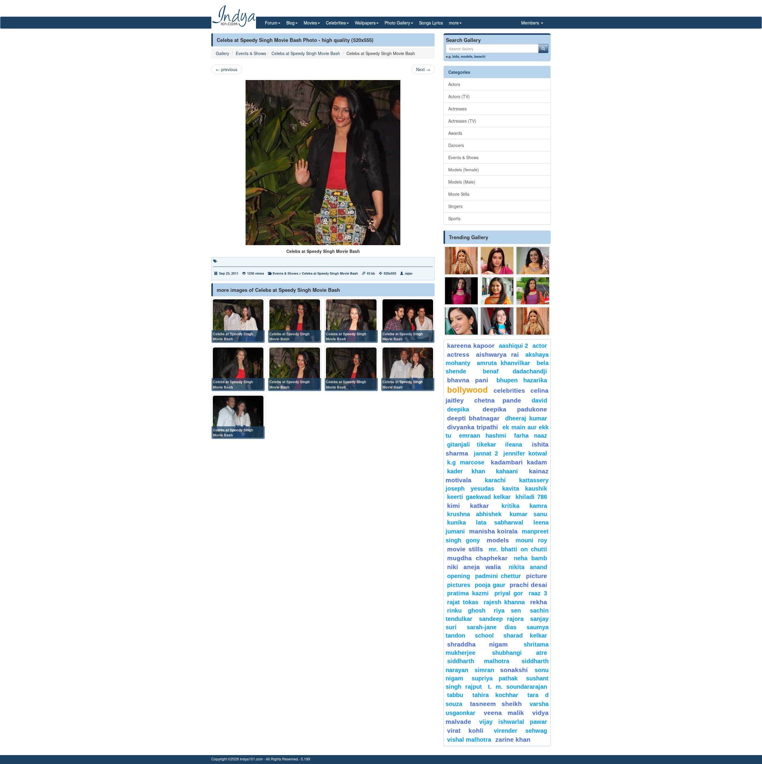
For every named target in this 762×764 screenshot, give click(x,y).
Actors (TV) (459, 96)
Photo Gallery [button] (397, 23)
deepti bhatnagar (473, 418)
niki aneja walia (474, 566)
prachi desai (528, 584)
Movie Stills (458, 194)
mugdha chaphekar (477, 558)
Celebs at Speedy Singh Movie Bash (305, 53)
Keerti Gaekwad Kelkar (479, 497)
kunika (456, 522)
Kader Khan (466, 471)
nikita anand (528, 567)
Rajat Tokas (462, 602)
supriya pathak (494, 678)
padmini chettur (498, 576)
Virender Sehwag (520, 730)
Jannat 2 (486, 453)
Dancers (456, 145)
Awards (455, 133)
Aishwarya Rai (497, 354)
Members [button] (530, 23)
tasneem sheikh (495, 703)
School (484, 635)
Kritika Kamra (524, 505)
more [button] (454, 23)
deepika (458, 409)
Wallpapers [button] (365, 23)
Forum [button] (271, 23)
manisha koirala (493, 531)
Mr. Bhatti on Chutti (518, 549)
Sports (454, 218)
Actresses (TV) (462, 121)
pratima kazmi (468, 593)
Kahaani (507, 471)
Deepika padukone (515, 409)
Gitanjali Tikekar (471, 444)
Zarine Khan (512, 739)
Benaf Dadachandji (515, 371)
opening (458, 576)
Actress (458, 354)
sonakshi (516, 669)
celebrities (509, 390)
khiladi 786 (531, 497)
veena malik (504, 712)
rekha (538, 602)
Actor (540, 345)
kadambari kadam (519, 462)
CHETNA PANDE (497, 400)
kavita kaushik (524, 488)
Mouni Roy (531, 540)
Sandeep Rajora (501, 619)
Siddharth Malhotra (478, 661)
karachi (479, 56)
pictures (458, 585)
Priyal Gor (508, 593)
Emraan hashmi (482, 435)
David (539, 400)
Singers (455, 206)
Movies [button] (310, 23)
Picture (536, 575)
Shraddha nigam (477, 644)
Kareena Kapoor (470, 345)
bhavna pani (467, 380)
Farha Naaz (530, 435)
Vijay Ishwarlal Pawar (513, 721)
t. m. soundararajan (517, 686)
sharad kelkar (525, 635)
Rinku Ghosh (466, 610)
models (466, 56)
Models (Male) (461, 182)
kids (455, 56)
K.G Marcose (465, 462)
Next (423, 69)
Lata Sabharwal (499, 522)
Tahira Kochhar (495, 695)
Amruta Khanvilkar (503, 363)
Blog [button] (290, 23)
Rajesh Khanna (504, 602)
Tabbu (455, 695)
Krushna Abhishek (474, 514)
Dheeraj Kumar (526, 418)
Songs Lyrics (431, 23)
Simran (484, 670)
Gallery (222, 53)
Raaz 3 (538, 593)
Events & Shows (251, 53)
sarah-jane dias (491, 627)
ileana (517, 444)
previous (226, 69)
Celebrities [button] (336, 23)
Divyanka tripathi (472, 427)
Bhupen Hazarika (521, 380)
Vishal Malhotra (469, 739)
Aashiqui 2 (513, 345)
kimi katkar (468, 505)
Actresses (457, 109)
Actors (454, 84)
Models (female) (463, 170)
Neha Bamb (530, 558)
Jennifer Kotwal (525, 453)
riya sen (510, 610)
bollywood (467, 390)
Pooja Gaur (490, 585)
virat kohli (465, 730)
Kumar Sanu (528, 514)
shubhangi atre (519, 652)
